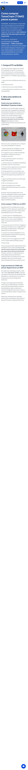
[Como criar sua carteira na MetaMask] (13, 134)
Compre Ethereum (7, 89)
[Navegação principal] (25, 2)
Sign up (20, 2)
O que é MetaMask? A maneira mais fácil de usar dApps (12, 198)
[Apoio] (23, 766)
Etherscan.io (15, 276)
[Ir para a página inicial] (4, 3)
